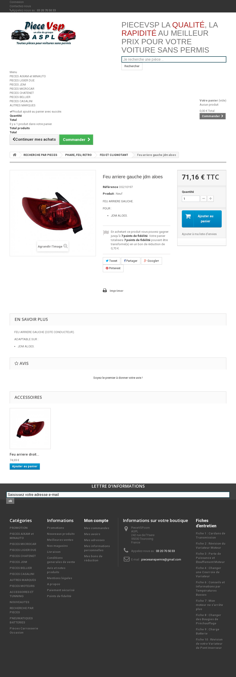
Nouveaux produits (61, 534)
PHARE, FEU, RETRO (78, 155)
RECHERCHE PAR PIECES (40, 155)
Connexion (17, 2)
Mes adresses (94, 540)
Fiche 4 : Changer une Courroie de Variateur (208, 572)
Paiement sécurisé (61, 590)
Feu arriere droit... (24, 454)
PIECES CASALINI (21, 101)
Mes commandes (96, 528)
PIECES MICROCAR (22, 88)
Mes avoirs (92, 534)
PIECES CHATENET (22, 93)
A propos (53, 584)
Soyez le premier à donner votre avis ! (118, 377)
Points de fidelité (59, 596)
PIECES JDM (18, 84)
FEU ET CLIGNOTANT (114, 155)
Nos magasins (57, 546)
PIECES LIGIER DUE (22, 80)
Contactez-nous (20, 6)
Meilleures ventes (60, 540)
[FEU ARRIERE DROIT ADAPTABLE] (30, 428)
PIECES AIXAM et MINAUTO (28, 76)
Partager (131, 260)
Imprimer (117, 290)
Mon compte (96, 520)
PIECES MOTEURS (22, 586)
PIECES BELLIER (20, 97)
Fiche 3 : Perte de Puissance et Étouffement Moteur (210, 558)
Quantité (188, 192)
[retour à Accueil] (14, 155)
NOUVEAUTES (19, 602)
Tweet (113, 260)
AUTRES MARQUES (22, 105)
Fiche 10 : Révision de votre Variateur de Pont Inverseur (209, 644)
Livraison (54, 552)
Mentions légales (59, 578)
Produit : (109, 193)
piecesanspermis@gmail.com (161, 559)
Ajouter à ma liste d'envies (199, 234)
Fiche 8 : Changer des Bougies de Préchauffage (208, 619)
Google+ (153, 260)
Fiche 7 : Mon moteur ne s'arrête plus (209, 605)
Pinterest (114, 268)
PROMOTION (19, 528)
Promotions (55, 528)
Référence (110, 187)
